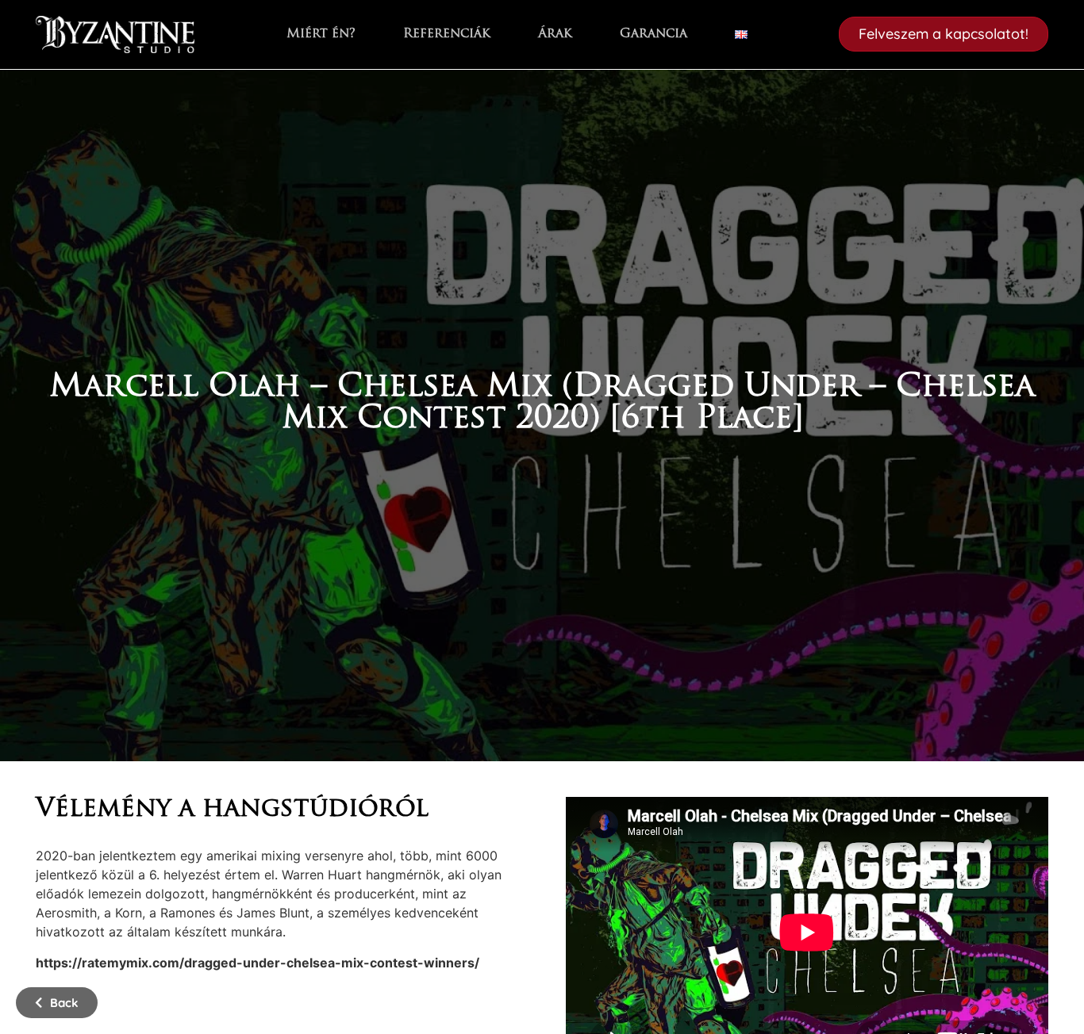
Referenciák (446, 34)
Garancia (653, 34)
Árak (555, 34)
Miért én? (321, 34)
